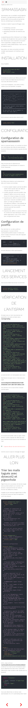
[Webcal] (21, 704)
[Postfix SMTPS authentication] (7, 704)
